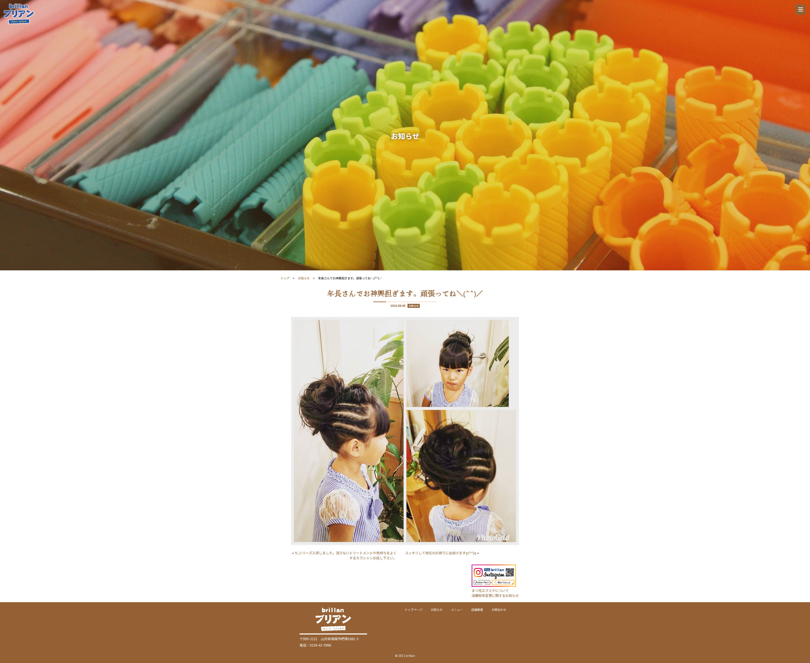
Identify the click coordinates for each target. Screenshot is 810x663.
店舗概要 (477, 609)
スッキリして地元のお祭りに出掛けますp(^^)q (440, 552)
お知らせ (304, 278)
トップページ (413, 609)
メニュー (457, 609)
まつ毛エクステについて (490, 590)
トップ (285, 278)
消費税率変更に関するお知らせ (495, 595)
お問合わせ (498, 609)
